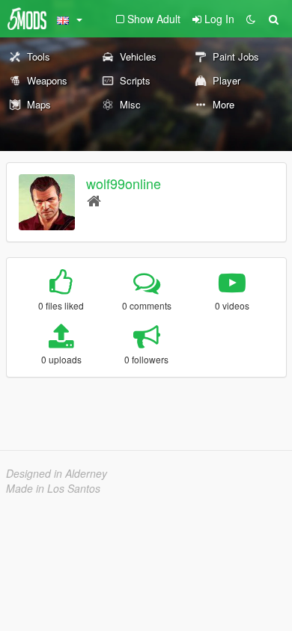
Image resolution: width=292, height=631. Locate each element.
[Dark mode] (250, 18)
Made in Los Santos (53, 488)
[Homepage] (94, 200)
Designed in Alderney (56, 473)
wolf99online (123, 183)
